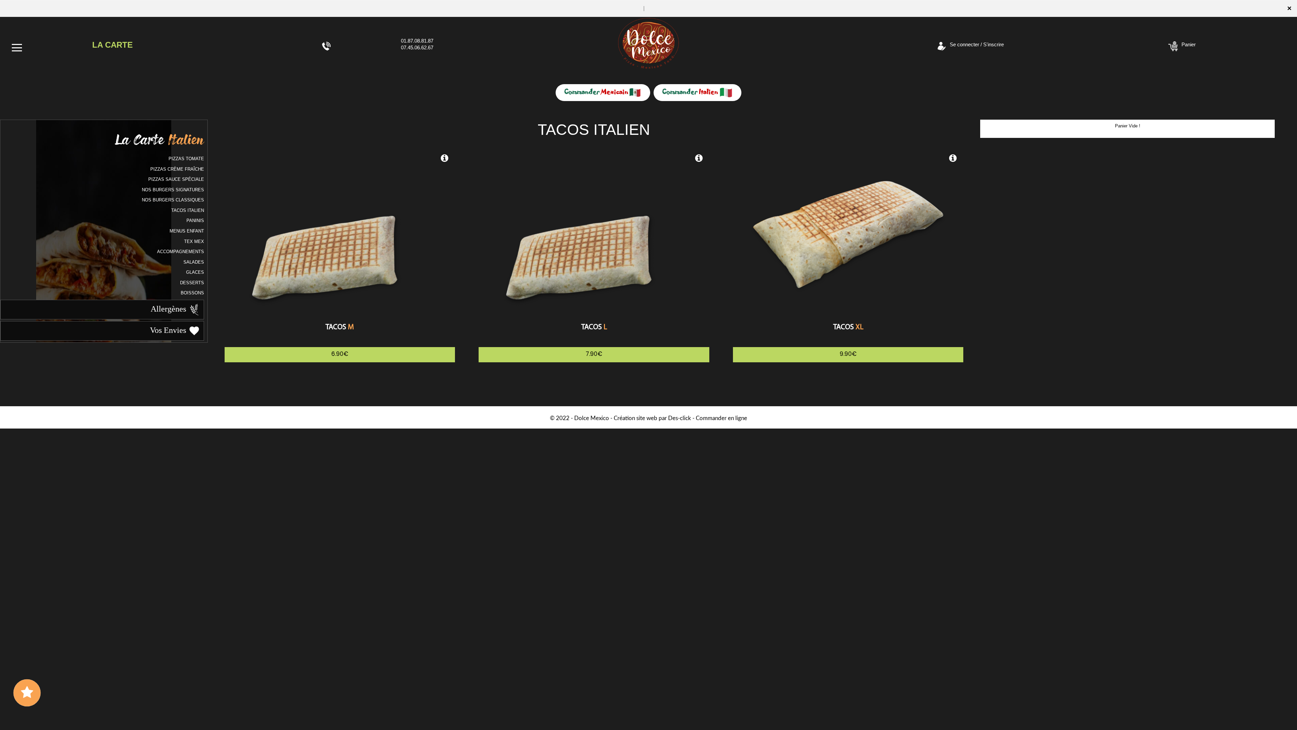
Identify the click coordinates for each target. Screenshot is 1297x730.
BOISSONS (192, 292)
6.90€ (339, 354)
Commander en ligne (721, 418)
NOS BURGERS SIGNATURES (173, 189)
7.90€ (594, 354)
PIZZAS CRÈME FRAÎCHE (177, 169)
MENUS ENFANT (187, 231)
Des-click (679, 418)
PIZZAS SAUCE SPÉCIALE (176, 179)
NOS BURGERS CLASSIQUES (173, 199)
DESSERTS (192, 282)
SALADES (193, 262)
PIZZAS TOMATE (186, 158)
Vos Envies (169, 329)
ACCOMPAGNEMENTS (180, 251)
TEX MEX (194, 241)
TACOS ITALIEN (187, 210)
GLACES (195, 272)
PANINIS (195, 220)
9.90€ (848, 354)
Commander (596, 91)
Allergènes (169, 308)
